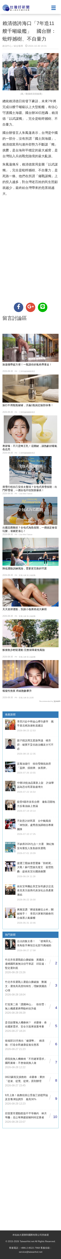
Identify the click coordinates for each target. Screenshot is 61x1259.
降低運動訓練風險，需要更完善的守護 (24, 568)
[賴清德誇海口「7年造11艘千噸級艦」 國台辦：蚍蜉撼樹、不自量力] (18, 307)
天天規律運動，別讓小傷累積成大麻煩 (24, 609)
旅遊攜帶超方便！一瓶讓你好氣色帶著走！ (27, 364)
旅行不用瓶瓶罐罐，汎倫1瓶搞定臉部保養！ (27, 405)
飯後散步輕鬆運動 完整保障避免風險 (23, 650)
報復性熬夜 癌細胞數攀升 (17, 690)
